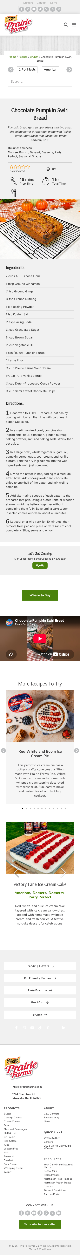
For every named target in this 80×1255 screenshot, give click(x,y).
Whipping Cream (13, 1168)
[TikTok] (40, 9)
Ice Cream (9, 1137)
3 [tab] (30, 809)
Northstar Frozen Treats (57, 1182)
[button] (66, 25)
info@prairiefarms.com (27, 1087)
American (50, 69)
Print (53, 168)
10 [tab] (57, 809)
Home (12, 57)
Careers (28, 2)
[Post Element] (40, 747)
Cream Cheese (12, 1121)
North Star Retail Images (58, 1179)
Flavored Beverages (15, 1129)
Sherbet (8, 1160)
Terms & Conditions (55, 1190)
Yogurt (7, 1172)
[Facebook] (21, 9)
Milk (6, 1152)
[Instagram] (27, 9)
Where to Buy (40, 595)
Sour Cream (10, 1164)
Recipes (23, 57)
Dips (6, 1125)
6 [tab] (42, 809)
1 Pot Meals (27, 69)
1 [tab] (22, 809)
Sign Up (40, 565)
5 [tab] (38, 809)
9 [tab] (54, 809)
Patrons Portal (52, 1194)
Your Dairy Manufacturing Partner (58, 1166)
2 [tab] (26, 809)
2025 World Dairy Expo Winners (57, 1147)
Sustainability (51, 1117)
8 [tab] (50, 809)
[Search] (68, 82)
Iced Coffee (10, 1141)
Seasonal (9, 1156)
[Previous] (11, 69)
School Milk (50, 1171)
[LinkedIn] (58, 9)
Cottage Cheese (13, 1117)
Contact (41, 2)
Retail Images (51, 1175)
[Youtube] (34, 9)
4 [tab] (34, 809)
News (53, 2)
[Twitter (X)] (52, 9)
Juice (6, 1145)
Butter (7, 1113)
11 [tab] (61, 809)
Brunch (34, 57)
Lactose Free (11, 1148)
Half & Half (10, 1133)
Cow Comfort (51, 1113)
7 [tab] (46, 809)
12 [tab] (65, 809)
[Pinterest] (46, 9)
